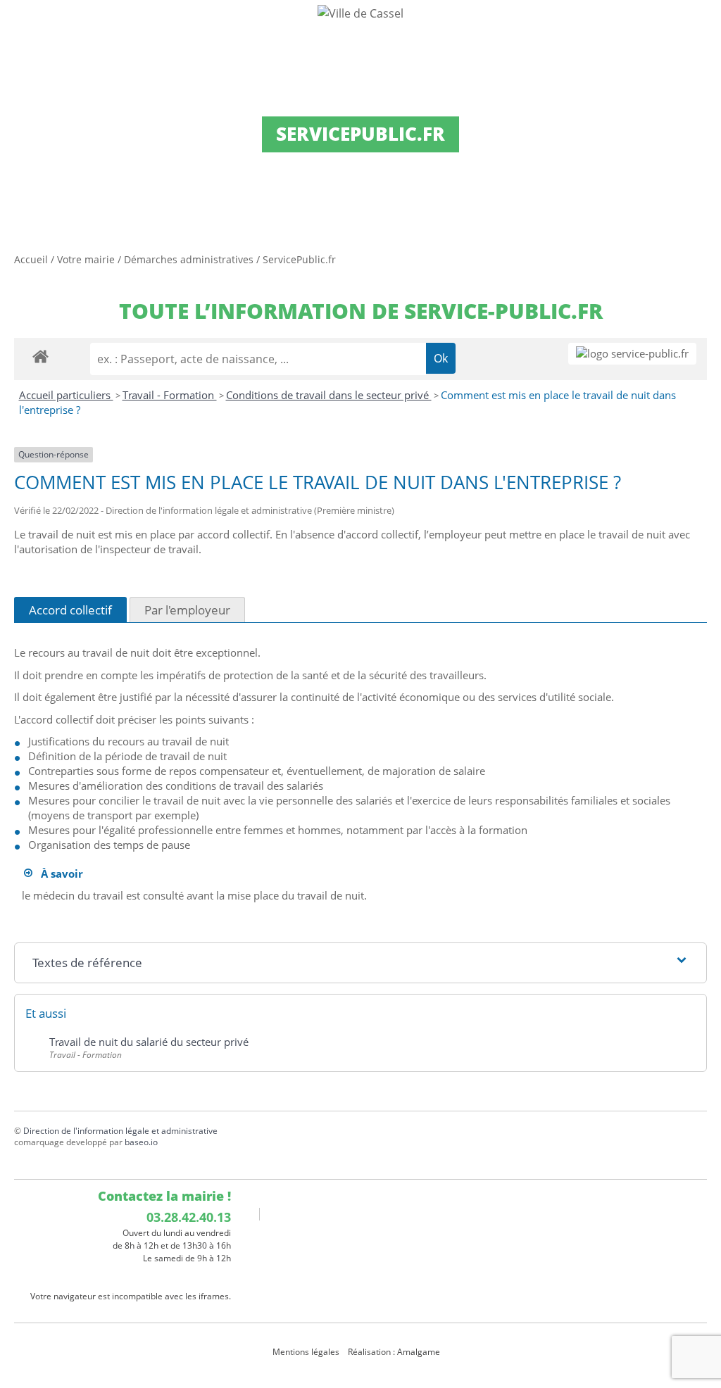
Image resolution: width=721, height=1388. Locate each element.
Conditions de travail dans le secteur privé (329, 395)
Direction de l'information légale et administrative (120, 1131)
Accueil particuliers (66, 395)
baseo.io (141, 1142)
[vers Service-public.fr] (632, 354)
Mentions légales (305, 1352)
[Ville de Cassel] (360, 12)
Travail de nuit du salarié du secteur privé (149, 1042)
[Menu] (19, 24)
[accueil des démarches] (40, 356)
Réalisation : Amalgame (395, 1352)
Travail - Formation (170, 395)
